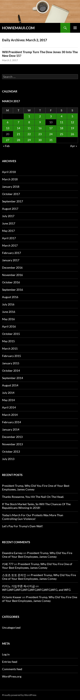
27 (7, 140)
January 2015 (10, 363)
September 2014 (12, 378)
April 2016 (9, 326)
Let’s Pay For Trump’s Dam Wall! (22, 526)
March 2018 (10, 179)
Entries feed (9, 661)
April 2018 (9, 172)
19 (72, 128)
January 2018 (10, 186)
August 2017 (10, 208)
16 (40, 128)
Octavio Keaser (12, 597)
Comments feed (12, 669)
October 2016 (11, 282)
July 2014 (8, 392)
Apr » (73, 146)
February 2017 (11, 253)
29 (29, 140)
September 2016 (12, 289)
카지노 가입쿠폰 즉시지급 (18, 586)
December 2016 (12, 267)
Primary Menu (75, 28)
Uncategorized (11, 627)
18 (61, 128)
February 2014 (11, 422)
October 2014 (11, 370)
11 (61, 122)
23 (40, 134)
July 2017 (8, 216)
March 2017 (10, 245)
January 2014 (10, 429)
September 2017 (12, 201)
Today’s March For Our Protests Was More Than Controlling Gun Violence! (32, 517)
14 (18, 128)
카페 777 (7, 564)
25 (61, 134)
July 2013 (8, 459)
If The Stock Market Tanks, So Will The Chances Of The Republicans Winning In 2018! (36, 505)
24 (51, 134)
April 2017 (9, 238)
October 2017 (11, 194)
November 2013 (12, 444)
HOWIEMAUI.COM (18, 28)
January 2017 (10, 260)
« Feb (6, 146)
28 (18, 140)
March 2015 (10, 348)
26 (72, 134)
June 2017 (8, 223)
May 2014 (8, 400)
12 (72, 122)
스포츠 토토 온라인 (14, 575)
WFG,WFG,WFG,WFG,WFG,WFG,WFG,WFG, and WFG (36, 589)
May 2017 (8, 230)
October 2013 (11, 451)
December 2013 (12, 437)
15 (29, 128)
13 (7, 128)
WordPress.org (11, 676)
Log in (6, 654)
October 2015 (11, 333)
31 (51, 140)
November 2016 (12, 275)
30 (40, 140)
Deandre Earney (12, 553)
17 (51, 128)
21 (18, 134)
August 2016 (10, 297)
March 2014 (10, 414)
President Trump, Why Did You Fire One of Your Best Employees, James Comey (37, 554)
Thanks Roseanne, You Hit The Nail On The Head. (33, 496)
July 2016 (8, 304)
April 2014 (9, 407)
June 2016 (8, 311)
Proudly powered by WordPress (19, 695)
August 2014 (10, 385)
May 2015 (8, 341)
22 (29, 134)
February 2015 (11, 356)
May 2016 (8, 319)
